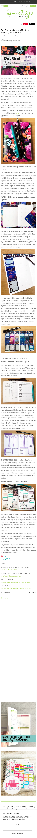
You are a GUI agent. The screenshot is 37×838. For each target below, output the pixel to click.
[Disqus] (18, 624)
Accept (17, 824)
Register (26, 6)
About (11, 806)
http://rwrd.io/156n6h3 (9, 570)
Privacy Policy (12, 808)
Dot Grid (17, 40)
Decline (18, 829)
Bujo (13, 40)
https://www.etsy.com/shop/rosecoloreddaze (16, 582)
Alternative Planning (6, 40)
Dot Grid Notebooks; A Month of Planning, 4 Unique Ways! (15, 31)
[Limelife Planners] (18, 14)
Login (21, 6)
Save (26, 24)
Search (5, 806)
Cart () (33, 6)
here (17, 113)
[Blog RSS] (21, 24)
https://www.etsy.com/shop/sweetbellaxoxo (16, 588)
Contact (24, 806)
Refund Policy (23, 808)
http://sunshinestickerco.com (11, 576)
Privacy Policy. (22, 819)
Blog (18, 806)
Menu (5, 6)
